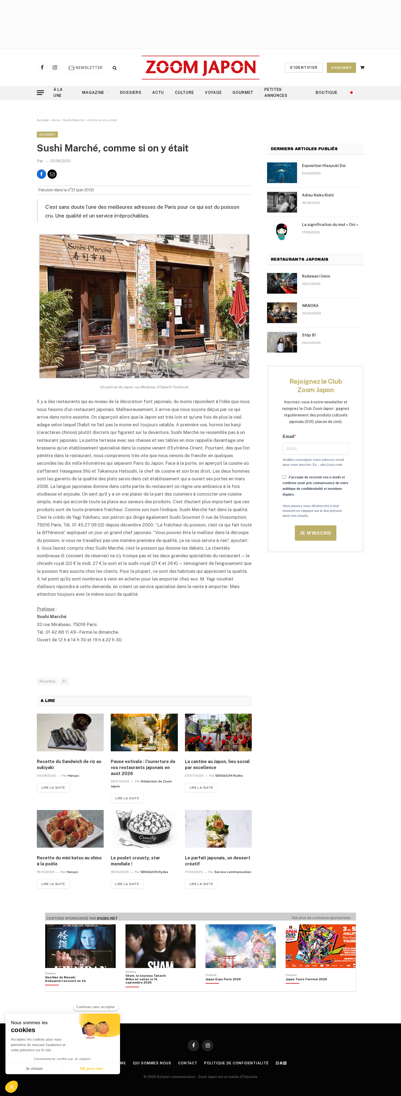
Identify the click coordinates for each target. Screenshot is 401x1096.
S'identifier (304, 67)
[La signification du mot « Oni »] (282, 231)
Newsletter (89, 67)
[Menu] (40, 93)
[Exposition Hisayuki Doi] (282, 172)
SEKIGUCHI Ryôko (229, 776)
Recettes (47, 681)
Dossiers (131, 92)
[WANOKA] (282, 312)
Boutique (326, 92)
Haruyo (73, 776)
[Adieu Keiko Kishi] (282, 202)
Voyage (213, 92)
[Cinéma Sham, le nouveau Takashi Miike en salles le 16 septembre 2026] (148, 988)
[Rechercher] (114, 67)
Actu (158, 92)
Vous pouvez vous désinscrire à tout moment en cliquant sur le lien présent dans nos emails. (312, 511)
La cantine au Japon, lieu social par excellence (217, 764)
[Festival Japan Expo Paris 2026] (223, 988)
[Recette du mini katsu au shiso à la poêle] (70, 829)
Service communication (232, 872)
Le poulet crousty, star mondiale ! (135, 860)
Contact (187, 1063)
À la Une (58, 92)
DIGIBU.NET (107, 918)
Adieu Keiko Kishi (318, 195)
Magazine (93, 92)
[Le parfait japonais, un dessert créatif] (218, 829)
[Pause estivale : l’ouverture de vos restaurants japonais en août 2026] (144, 732)
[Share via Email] (52, 174)
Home (120, 1063)
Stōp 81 (309, 335)
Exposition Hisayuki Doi (324, 165)
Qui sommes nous (152, 1063)
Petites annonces (276, 92)
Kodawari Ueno (316, 276)
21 (64, 681)
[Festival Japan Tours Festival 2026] (306, 988)
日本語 (281, 1063)
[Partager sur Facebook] (41, 174)
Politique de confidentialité (236, 1063)
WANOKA (310, 305)
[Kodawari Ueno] (282, 283)
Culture (184, 92)
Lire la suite (53, 788)
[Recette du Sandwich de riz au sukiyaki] (70, 732)
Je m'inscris (316, 533)
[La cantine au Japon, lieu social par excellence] (218, 732)
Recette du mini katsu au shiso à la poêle (69, 860)
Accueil (43, 120)
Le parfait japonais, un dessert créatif (217, 860)
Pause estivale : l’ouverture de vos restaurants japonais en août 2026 (143, 767)
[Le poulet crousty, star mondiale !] (144, 829)
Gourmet (242, 92)
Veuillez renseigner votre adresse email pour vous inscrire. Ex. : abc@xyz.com (313, 462)
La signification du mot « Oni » (330, 224)
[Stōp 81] (282, 342)
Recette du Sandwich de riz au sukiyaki (69, 764)
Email (288, 436)
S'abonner (341, 68)
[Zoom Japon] (200, 67)
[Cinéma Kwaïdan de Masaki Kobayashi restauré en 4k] (68, 988)
